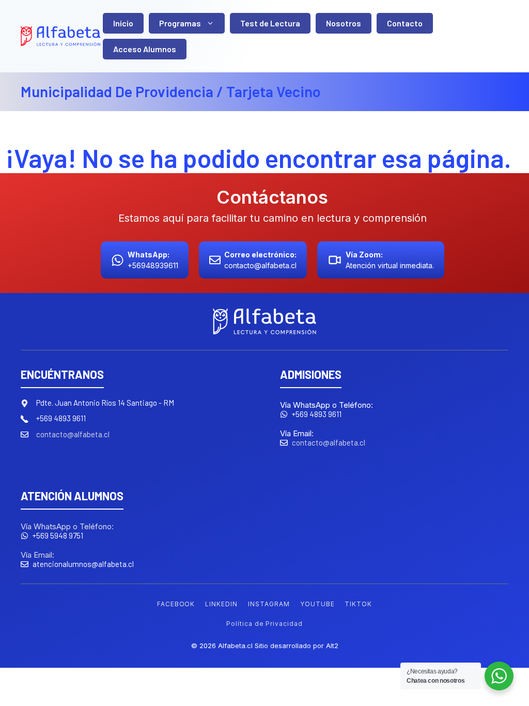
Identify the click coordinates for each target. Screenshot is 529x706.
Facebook (176, 604)
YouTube (317, 604)
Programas (180, 23)
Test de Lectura (270, 23)
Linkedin (221, 604)
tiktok (358, 604)
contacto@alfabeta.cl (73, 434)
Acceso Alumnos (144, 49)
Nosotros (343, 23)
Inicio (123, 23)
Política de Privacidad (264, 623)
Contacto (405, 23)
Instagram (269, 604)
